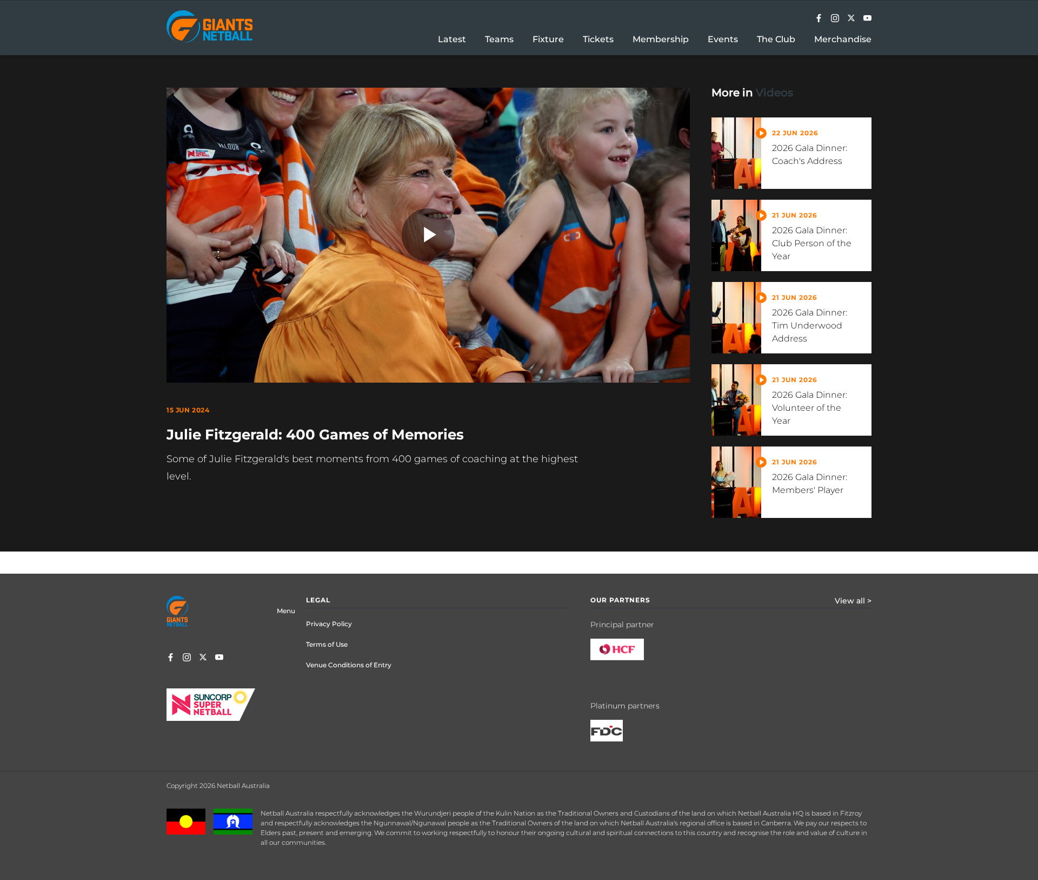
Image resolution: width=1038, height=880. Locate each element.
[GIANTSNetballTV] (867, 19)
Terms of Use (327, 644)
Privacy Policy (329, 624)
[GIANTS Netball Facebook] (819, 19)
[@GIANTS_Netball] (851, 19)
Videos (774, 92)
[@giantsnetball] (835, 19)
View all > (853, 601)
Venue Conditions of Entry (348, 665)
